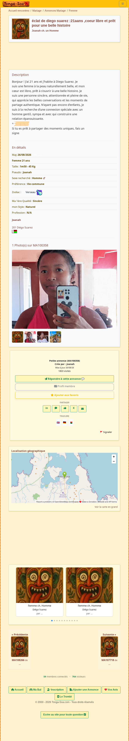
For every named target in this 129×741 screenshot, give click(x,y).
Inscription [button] (57, 689)
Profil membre (66, 386)
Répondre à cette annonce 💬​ (65, 379)
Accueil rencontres (18, 10)
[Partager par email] (82, 408)
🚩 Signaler (106, 432)
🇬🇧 (58, 422)
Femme (73, 10)
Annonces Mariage (55, 10)
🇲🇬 (70, 422)
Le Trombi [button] (65, 696)
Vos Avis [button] (112, 689)
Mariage (37, 10)
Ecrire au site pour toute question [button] (63, 714)
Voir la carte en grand (106, 506)
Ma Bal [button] (37, 689)
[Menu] (122, 3)
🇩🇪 (64, 422)
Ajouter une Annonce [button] (85, 689)
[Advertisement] (67, 57)
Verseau (31, 192)
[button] (52, 620)
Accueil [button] (18, 689)
